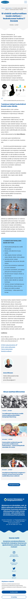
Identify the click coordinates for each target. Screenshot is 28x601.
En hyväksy (14, 597)
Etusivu (3, 8)
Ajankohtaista (9, 8)
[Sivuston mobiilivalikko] (25, 2)
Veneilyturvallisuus (6, 351)
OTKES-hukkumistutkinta (9, 345)
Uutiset (16, 25)
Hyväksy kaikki (14, 592)
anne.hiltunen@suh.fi (9, 380)
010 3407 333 (7, 378)
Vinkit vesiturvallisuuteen (8, 347)
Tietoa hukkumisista (7, 349)
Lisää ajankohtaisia (14, 484)
